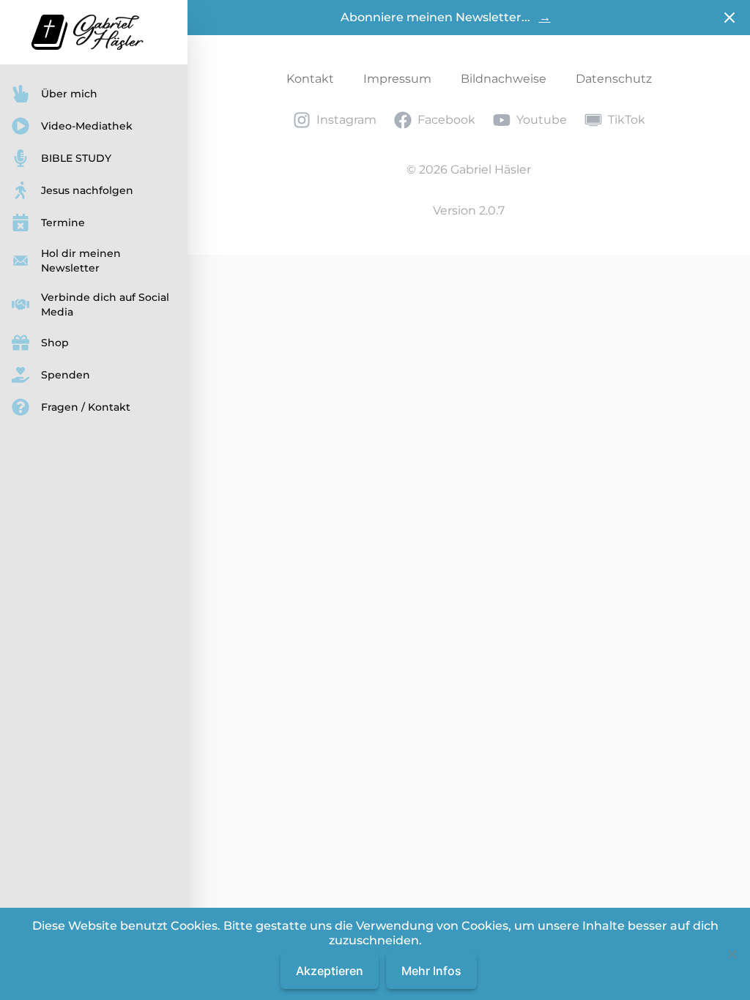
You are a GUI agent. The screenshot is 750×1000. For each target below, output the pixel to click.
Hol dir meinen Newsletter (81, 261)
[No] (731, 954)
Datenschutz (614, 79)
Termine (63, 222)
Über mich (69, 93)
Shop (55, 342)
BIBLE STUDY (76, 158)
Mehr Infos (431, 970)
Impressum (397, 79)
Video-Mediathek (87, 126)
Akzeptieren (329, 970)
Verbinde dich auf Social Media (105, 304)
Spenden (65, 374)
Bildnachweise (503, 79)
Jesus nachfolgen (87, 190)
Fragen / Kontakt (85, 407)
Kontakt (310, 79)
